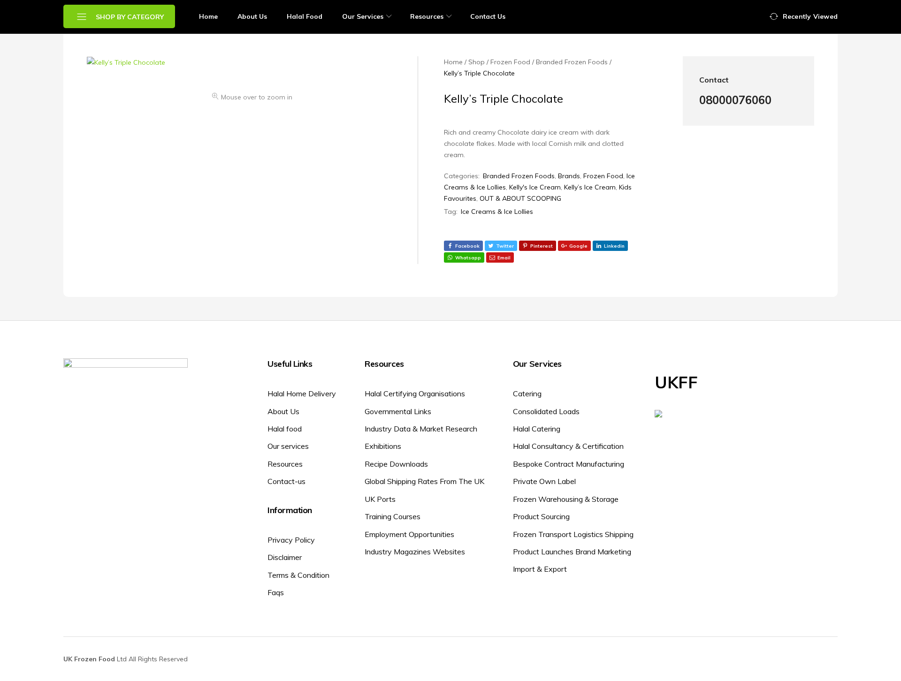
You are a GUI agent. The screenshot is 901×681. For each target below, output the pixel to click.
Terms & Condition (298, 575)
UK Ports (380, 499)
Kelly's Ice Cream (535, 187)
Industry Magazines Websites (415, 551)
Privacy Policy (291, 540)
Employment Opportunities (409, 534)
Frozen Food (603, 176)
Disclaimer (284, 557)
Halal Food (304, 16)
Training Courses (392, 516)
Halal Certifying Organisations (415, 393)
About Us (252, 16)
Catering (527, 393)
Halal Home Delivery (301, 393)
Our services (288, 446)
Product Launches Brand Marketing (572, 551)
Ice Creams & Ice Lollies (497, 211)
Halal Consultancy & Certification (568, 446)
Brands (569, 176)
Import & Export (540, 569)
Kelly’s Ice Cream (590, 187)
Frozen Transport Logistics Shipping (573, 534)
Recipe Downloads (396, 464)
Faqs (275, 592)
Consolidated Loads (546, 411)
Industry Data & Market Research (421, 428)
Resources (285, 464)
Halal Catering (536, 428)
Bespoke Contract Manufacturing (568, 464)
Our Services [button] (362, 16)
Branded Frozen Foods (519, 176)
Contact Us (487, 16)
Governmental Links (398, 411)
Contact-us (286, 481)
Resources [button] (426, 16)
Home (208, 16)
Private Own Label (544, 481)
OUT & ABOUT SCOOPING (520, 198)
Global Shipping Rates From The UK (424, 481)
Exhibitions (383, 446)
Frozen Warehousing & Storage (565, 499)
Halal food (284, 428)
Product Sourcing (541, 516)
